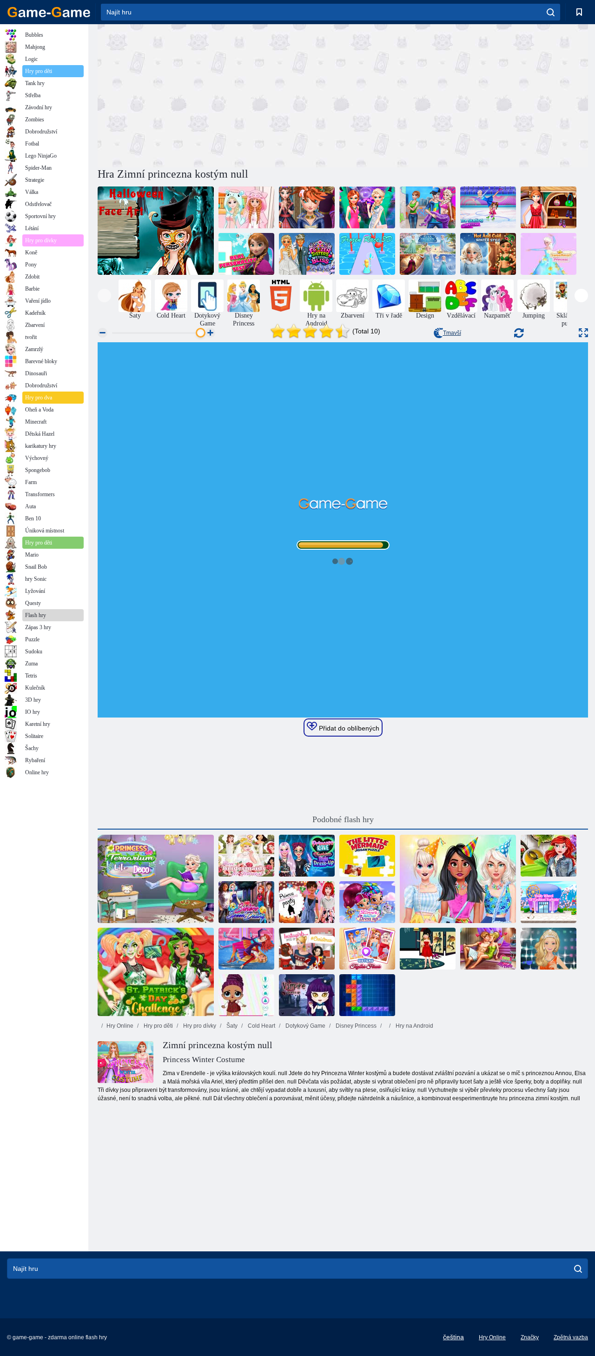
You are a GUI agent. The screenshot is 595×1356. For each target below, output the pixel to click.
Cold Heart (260, 1026)
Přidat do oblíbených (348, 728)
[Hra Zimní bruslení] (246, 949)
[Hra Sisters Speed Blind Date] (246, 902)
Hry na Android (413, 1026)
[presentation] (104, 295)
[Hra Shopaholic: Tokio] (548, 902)
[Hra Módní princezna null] (548, 207)
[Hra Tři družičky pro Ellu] (246, 856)
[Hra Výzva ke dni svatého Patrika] (156, 972)
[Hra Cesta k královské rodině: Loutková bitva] (246, 995)
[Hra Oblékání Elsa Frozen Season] (428, 254)
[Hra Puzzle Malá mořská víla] (367, 856)
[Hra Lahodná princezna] (548, 254)
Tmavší (452, 333)
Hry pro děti (157, 1026)
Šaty (231, 1026)
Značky (530, 1337)
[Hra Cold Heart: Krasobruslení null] (488, 207)
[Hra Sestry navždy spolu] (367, 949)
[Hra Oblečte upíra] (307, 995)
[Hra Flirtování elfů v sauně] (488, 949)
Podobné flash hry (343, 819)
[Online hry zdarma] (49, 12)
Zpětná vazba (571, 1337)
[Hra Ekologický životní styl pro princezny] (548, 856)
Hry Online (119, 1026)
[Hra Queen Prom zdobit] (548, 949)
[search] (551, 12)
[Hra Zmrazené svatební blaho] (307, 254)
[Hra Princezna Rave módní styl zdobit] (307, 856)
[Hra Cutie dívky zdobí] (428, 949)
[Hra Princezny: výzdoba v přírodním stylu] (156, 879)
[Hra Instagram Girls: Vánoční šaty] (307, 949)
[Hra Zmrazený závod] (367, 254)
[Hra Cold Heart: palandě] (246, 207)
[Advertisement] (220, 94)
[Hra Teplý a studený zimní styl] (488, 254)
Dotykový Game (304, 1026)
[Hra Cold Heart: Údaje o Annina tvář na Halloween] (156, 230)
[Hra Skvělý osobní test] (246, 254)
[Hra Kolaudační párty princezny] (307, 902)
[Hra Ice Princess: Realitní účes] (307, 207)
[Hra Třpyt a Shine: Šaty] (367, 902)
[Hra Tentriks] (367, 995)
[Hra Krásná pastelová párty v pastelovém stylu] (458, 879)
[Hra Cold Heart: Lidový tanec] (428, 207)
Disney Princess (355, 1026)
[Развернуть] (583, 332)
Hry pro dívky (199, 1026)
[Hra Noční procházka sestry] (367, 207)
